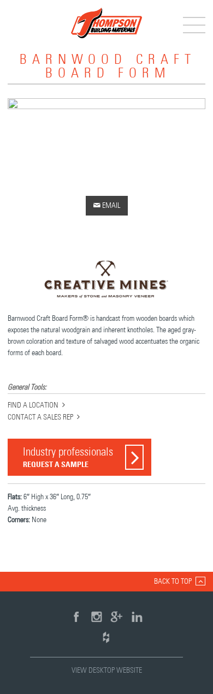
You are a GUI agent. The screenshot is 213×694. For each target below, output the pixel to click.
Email (106, 205)
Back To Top (173, 581)
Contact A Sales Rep (40, 417)
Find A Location (33, 405)
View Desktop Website (107, 670)
